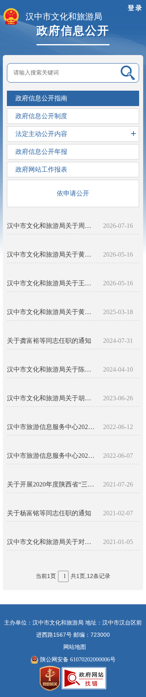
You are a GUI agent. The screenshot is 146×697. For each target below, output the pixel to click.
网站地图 (74, 647)
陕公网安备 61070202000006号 (77, 660)
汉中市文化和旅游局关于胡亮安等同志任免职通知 (52, 398)
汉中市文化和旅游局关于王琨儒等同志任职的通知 (52, 283)
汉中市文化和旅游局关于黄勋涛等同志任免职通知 (52, 311)
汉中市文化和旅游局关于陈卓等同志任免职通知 (52, 369)
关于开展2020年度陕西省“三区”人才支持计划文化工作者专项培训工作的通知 (52, 484)
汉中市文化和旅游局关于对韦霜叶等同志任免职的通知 (52, 541)
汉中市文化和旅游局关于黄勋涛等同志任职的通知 (52, 254)
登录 (135, 7)
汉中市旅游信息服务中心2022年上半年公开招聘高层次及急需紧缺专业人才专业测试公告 (52, 455)
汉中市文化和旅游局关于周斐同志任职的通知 (52, 225)
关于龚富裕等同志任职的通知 (49, 340)
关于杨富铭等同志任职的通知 (49, 513)
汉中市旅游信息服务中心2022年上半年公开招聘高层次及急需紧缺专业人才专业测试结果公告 (52, 426)
